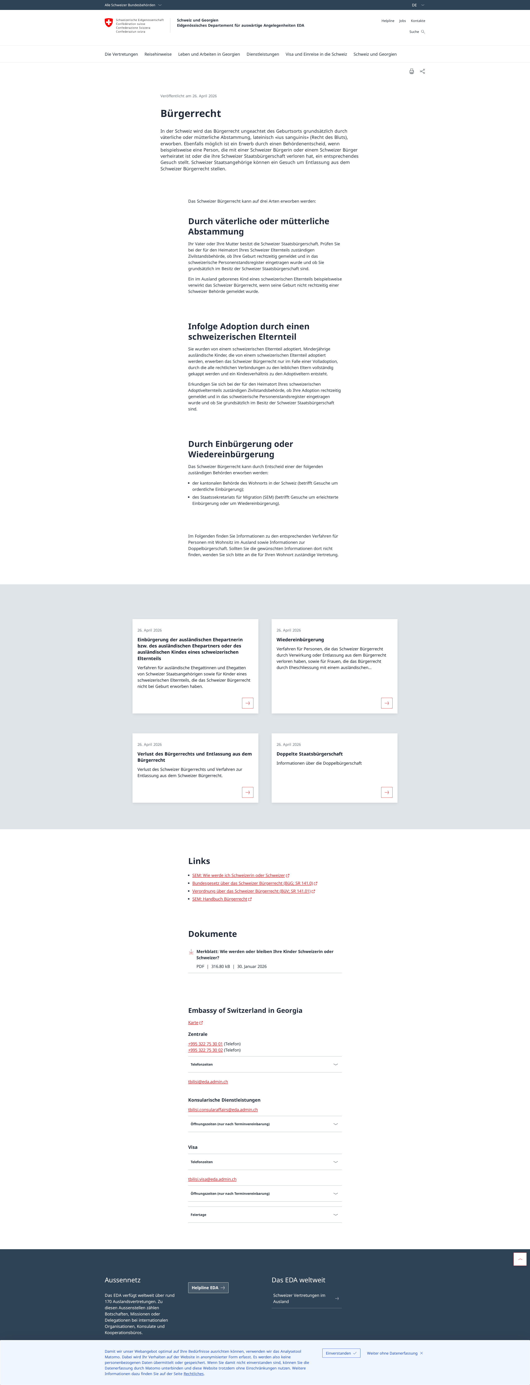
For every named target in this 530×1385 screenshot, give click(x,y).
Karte (193, 1022)
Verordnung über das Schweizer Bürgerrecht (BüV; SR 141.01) (251, 891)
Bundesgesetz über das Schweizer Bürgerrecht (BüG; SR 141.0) (252, 883)
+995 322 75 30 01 (205, 1044)
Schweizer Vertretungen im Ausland (299, 1298)
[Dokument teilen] (422, 71)
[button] (121, 54)
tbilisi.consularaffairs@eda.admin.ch (223, 1109)
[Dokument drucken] (411, 71)
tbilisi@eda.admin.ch (208, 1081)
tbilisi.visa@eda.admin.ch (212, 1179)
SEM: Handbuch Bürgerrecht (219, 899)
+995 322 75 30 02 (205, 1050)
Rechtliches (194, 1373)
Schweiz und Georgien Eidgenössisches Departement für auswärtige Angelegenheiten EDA (240, 23)
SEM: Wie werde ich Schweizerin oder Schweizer (238, 875)
